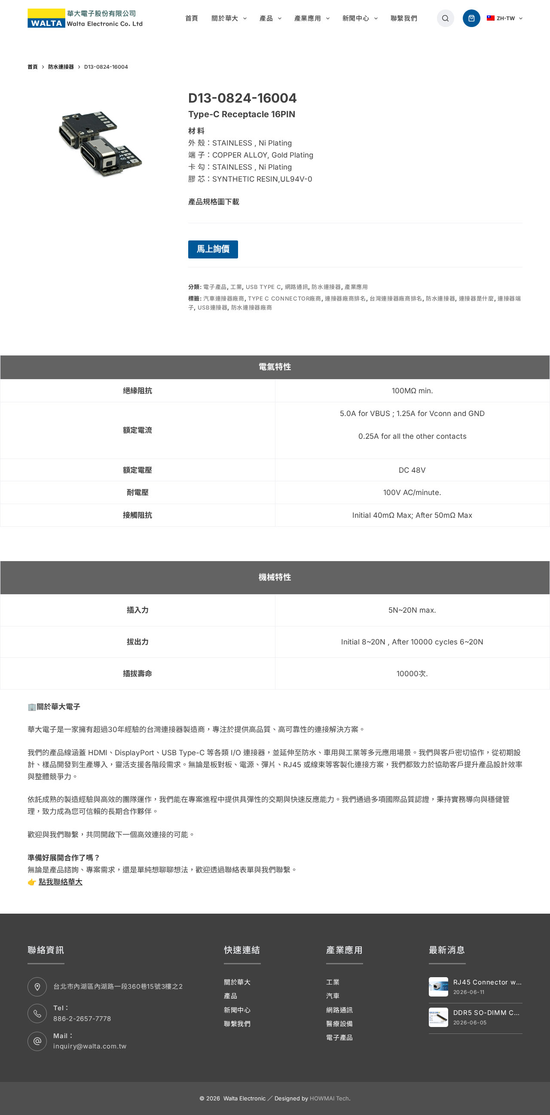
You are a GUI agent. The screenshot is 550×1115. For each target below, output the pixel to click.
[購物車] (471, 18)
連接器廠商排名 (345, 298)
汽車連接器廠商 (223, 298)
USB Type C (263, 286)
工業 (236, 286)
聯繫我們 (404, 18)
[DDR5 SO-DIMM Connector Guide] (438, 1017)
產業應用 (307, 18)
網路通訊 (297, 286)
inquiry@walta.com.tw (90, 1046)
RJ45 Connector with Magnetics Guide (487, 982)
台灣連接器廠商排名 (396, 298)
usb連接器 (213, 307)
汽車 (333, 996)
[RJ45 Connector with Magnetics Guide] (438, 987)
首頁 (192, 18)
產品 (266, 18)
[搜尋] (446, 18)
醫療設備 (339, 1024)
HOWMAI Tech (329, 1098)
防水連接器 (326, 286)
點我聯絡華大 (60, 882)
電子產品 (215, 286)
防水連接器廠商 (251, 307)
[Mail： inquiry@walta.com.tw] (37, 1041)
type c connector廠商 (284, 298)
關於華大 (224, 18)
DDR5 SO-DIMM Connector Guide (487, 1013)
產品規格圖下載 (213, 201)
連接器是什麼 (476, 298)
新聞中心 (356, 18)
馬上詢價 (213, 249)
